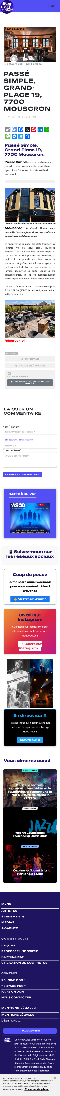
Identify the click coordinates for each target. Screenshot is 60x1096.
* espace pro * (13, 985)
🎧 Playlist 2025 (30, 1031)
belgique (11, 353)
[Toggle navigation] (52, 5)
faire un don (12, 991)
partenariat (12, 957)
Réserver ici (15, 340)
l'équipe (8, 945)
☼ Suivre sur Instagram (30, 646)
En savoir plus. (36, 1089)
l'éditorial (11, 1020)
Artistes (9, 910)
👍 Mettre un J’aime (30, 599)
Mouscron (13, 228)
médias (7, 922)
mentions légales (17, 1014)
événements (12, 916)
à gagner (9, 928)
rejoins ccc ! (13, 980)
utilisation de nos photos (24, 962)
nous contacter (16, 997)
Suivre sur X (30, 739)
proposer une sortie (19, 951)
